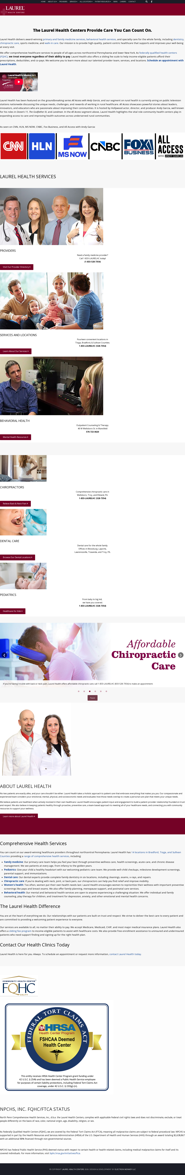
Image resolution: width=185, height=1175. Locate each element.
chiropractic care (9, 43)
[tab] (78, 691)
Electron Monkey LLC (125, 1169)
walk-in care (51, 43)
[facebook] (151, 1)
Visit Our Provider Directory (16, 267)
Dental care (11, 877)
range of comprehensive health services (46, 856)
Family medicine (13, 861)
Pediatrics (10, 869)
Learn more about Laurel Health (18, 816)
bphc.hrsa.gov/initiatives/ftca (65, 1153)
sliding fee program (20, 930)
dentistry (178, 39)
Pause (92, 698)
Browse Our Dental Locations (17, 557)
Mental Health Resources (15, 437)
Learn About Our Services (15, 351)
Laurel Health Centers (73, 1169)
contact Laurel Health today (125, 954)
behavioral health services (101, 39)
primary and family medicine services (64, 39)
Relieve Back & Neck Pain (15, 503)
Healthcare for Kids (12, 611)
